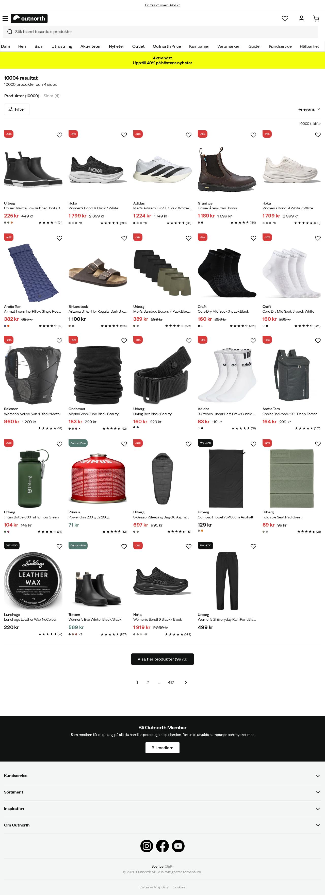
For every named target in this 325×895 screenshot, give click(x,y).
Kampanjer (199, 46)
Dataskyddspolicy (154, 887)
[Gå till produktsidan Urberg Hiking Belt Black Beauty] (162, 375)
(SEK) (163, 866)
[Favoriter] (285, 19)
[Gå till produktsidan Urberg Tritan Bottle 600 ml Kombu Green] (33, 478)
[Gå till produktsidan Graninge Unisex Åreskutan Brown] (227, 169)
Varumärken (228, 46)
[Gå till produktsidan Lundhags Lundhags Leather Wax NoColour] (33, 581)
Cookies (179, 887)
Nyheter (116, 46)
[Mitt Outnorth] (301, 18)
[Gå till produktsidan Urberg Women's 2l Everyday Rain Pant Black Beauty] (227, 581)
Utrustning (62, 46)
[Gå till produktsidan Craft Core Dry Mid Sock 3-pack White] (292, 273)
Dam (5, 46)
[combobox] (160, 32)
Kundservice (280, 46)
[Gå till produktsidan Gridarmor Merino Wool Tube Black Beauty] (98, 375)
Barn (39, 46)
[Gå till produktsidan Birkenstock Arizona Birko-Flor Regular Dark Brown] (98, 273)
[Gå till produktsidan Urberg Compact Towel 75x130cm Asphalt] (227, 478)
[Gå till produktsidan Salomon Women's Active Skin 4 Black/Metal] (33, 375)
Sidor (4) (51, 95)
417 (171, 682)
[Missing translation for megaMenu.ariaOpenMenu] (5, 18)
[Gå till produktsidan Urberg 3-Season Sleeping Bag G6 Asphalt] (162, 478)
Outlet (138, 46)
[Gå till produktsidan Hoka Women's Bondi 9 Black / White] (98, 169)
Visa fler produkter (162, 659)
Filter (20, 109)
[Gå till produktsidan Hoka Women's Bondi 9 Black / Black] (162, 581)
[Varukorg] (316, 19)
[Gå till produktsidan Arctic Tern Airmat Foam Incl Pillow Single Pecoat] (33, 273)
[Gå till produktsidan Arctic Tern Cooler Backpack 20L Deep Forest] (292, 375)
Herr (22, 46)
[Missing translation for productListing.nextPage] (185, 682)
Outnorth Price (167, 46)
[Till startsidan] (29, 18)
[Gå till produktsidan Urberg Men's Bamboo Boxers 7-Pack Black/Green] (162, 273)
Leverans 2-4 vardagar (163, 10)
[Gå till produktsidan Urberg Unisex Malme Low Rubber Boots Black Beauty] (33, 169)
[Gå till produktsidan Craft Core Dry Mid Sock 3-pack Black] (227, 273)
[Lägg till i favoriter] (59, 135)
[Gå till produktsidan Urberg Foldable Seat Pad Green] (292, 478)
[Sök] (8, 32)
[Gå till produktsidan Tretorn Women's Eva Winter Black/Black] (98, 581)
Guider (255, 46)
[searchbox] (165, 31)
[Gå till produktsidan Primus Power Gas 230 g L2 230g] (98, 478)
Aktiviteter (90, 46)
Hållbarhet (309, 46)
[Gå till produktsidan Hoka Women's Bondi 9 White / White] (292, 169)
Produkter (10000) (21, 95)
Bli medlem (162, 747)
